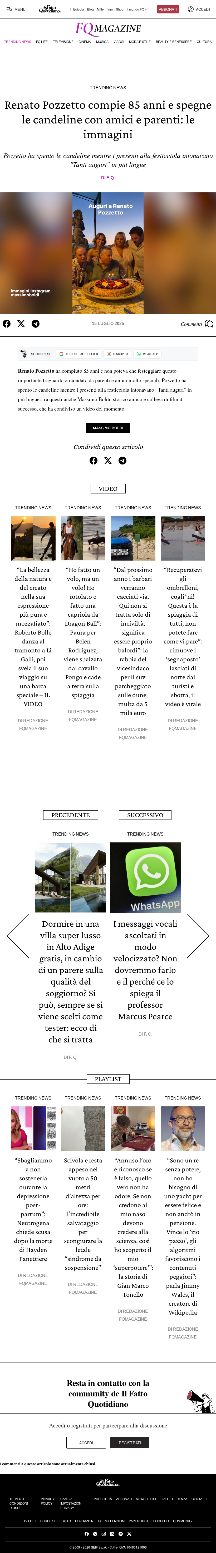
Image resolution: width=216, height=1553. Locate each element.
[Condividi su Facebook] (7, 324)
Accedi (86, 1442)
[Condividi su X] (21, 324)
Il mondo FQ (135, 9)
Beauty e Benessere (174, 42)
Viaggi (119, 42)
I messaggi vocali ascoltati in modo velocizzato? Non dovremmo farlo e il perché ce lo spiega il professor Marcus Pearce (145, 969)
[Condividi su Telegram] (36, 324)
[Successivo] (198, 935)
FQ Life (42, 42)
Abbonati (168, 9)
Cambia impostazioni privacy (71, 1503)
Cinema (84, 42)
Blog (90, 9)
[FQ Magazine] (108, 29)
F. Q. (110, 178)
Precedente (70, 815)
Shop (120, 9)
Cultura (204, 42)
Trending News (17, 42)
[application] (108, 253)
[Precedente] (17, 935)
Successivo (145, 815)
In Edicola (77, 9)
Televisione (63, 42)
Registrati (130, 1442)
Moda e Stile (140, 42)
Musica (102, 42)
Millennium (105, 9)
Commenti (191, 323)
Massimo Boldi (108, 428)
